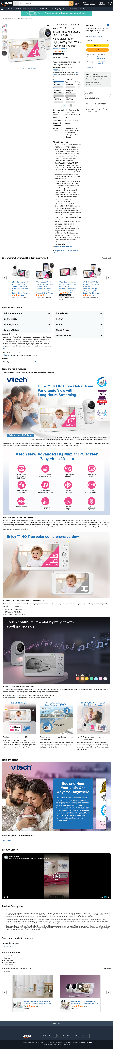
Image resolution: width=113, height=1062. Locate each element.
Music (65, 9)
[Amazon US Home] (27, 1036)
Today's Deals (21, 9)
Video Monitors (28, 18)
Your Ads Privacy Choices (80, 1042)
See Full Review (43, 858)
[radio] (4, 25)
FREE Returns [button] (58, 70)
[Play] (4, 897)
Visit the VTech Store (60, 49)
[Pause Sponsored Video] (50, 991)
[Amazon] (6, 3)
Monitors (20, 18)
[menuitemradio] (105, 897)
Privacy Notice (40, 1042)
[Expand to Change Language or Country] (54, 1036)
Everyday (82, 9)
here (5, 348)
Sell (52, 9)
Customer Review (15, 858)
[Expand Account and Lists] (96, 4)
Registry (58, 9)
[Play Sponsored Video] (80, 986)
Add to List (89, 93)
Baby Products (6, 18)
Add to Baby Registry (92, 98)
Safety (14, 18)
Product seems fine (29, 858)
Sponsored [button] (5, 971)
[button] (3, 9)
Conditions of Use (29, 1042)
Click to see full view (29, 68)
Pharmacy (73, 9)
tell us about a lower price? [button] (26, 362)
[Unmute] (109, 897)
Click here (6, 355)
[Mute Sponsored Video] (50, 996)
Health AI (11, 9)
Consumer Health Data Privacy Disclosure (58, 1042)
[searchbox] (44, 3)
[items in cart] (109, 3)
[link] (21, 287)
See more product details (63, 247)
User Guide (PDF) (8, 841)
